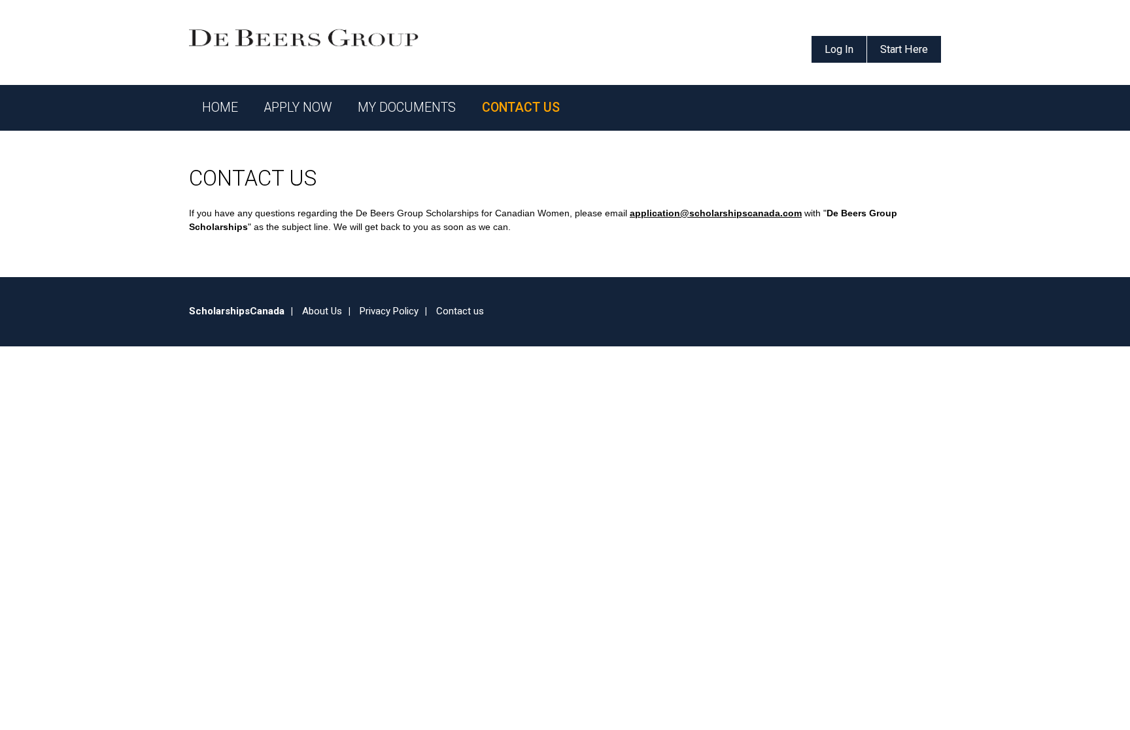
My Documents (407, 107)
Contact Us (521, 107)
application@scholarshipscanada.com (716, 213)
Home (220, 107)
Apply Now (298, 107)
